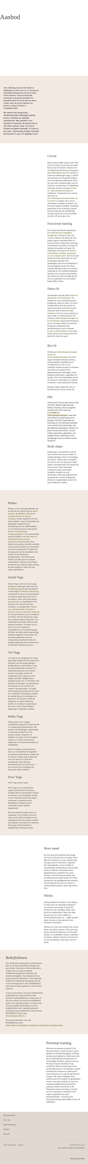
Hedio (82, 1159)
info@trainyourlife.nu (15, 1016)
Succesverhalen (9, 1115)
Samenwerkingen (9, 1124)
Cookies (20, 1145)
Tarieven (6, 1134)
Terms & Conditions (9, 1145)
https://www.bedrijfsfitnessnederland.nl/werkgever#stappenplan (34, 1025)
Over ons (6, 1120)
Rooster (6, 1129)
